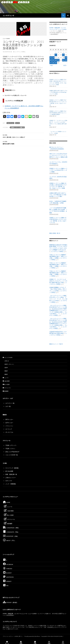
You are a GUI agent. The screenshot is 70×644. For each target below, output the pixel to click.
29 (56, 63)
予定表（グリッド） (11, 445)
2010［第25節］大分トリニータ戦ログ (14, 136)
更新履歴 (6, 391)
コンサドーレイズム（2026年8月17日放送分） (58, 162)
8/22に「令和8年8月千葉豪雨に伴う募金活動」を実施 (57, 202)
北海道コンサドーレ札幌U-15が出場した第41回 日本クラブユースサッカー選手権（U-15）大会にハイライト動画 (57, 185)
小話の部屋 (6, 381)
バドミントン (9, 426)
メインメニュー (68, 15)
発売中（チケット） (9, 364)
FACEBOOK (9, 564)
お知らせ (7, 361)
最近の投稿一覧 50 (54, 233)
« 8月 (51, 65)
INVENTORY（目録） (12, 536)
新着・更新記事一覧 (11, 474)
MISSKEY (8, 581)
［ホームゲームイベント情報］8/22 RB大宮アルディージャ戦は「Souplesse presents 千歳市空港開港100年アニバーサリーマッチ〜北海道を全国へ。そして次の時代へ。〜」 (58, 309)
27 (50, 63)
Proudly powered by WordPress (32, 636)
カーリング (8, 429)
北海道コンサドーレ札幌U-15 (17, 127)
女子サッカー (9, 422)
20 (50, 60)
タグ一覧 (8, 406)
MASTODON (10, 577)
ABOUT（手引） (11, 540)
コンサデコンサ (8, 15)
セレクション (11, 123)
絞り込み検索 (9, 471)
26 (66, 60)
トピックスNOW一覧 (11, 455)
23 (58, 60)
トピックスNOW (8, 357)
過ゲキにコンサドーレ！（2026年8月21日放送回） (57, 148)
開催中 (6, 371)
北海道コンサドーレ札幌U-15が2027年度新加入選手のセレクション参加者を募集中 (58, 112)
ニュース (6, 377)
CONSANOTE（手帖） (12, 532)
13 (50, 57)
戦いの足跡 (6, 384)
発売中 (6, 367)
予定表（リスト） (10, 448)
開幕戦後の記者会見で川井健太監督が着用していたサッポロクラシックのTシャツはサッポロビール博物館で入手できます (58, 247)
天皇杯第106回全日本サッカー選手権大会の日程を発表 (58, 332)
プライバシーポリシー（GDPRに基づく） (13, 636)
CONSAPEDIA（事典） (13, 528)
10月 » (65, 65)
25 (63, 60)
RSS (7, 585)
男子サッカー (9, 419)
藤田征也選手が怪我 (8, 143)
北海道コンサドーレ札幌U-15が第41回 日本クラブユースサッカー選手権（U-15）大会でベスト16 (57, 220)
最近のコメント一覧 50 (56, 344)
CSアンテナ (8, 480)
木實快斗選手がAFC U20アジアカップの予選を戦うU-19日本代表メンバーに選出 (58, 92)
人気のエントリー (10, 477)
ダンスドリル (9, 432)
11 (63, 55)
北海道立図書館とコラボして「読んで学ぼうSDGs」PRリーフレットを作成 (58, 289)
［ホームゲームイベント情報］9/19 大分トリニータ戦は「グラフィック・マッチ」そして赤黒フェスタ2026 (58, 298)
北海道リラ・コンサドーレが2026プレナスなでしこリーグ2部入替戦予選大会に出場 (58, 280)
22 (56, 60)
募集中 (6, 374)
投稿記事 (57, 27)
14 (53, 57)
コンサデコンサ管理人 (20, 51)
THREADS (9, 568)
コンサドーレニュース (20, 613)
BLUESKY (9, 573)
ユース (17, 123)
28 (53, 63)
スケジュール (7, 387)
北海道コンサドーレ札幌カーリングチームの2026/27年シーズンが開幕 (58, 170)
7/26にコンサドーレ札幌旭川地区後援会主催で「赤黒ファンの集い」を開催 (58, 256)
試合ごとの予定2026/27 (12, 451)
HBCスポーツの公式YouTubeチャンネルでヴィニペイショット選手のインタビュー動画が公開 (58, 155)
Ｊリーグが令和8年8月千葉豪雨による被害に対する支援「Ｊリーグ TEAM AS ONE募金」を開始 (58, 210)
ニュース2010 (6, 38)
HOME (51, 27)
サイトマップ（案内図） (12, 468)
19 (66, 57)
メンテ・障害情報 (10, 484)
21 (53, 60)
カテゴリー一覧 (9, 403)
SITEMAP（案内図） (12, 602)
